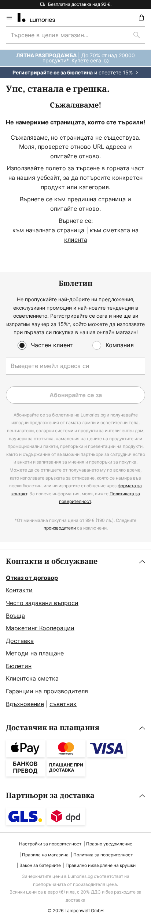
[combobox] (75, 35)
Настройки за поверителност (50, 844)
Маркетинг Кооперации (40, 628)
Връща (15, 616)
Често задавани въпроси (42, 603)
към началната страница (48, 230)
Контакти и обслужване (51, 561)
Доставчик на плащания (52, 728)
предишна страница (96, 199)
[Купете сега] (75, 64)
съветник (63, 704)
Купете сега (86, 60)
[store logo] (41, 17)
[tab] (75, 633)
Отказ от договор (32, 577)
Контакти (19, 590)
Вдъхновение (25, 704)
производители (60, 528)
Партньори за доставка (50, 795)
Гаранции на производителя (47, 691)
